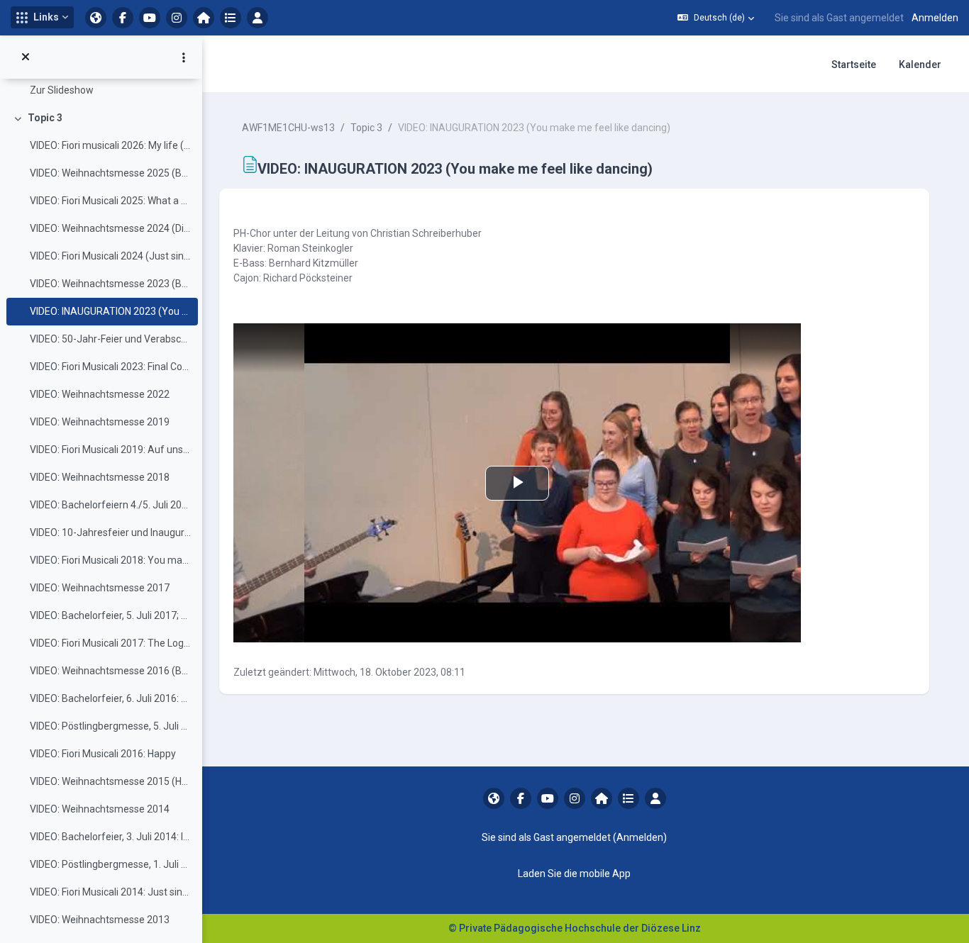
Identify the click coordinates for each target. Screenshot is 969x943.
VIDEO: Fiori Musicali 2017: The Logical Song (110, 643)
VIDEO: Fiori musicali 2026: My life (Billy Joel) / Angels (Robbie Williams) (110, 145)
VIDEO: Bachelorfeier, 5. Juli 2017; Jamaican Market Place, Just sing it (110, 615)
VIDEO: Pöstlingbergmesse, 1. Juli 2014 (110, 864)
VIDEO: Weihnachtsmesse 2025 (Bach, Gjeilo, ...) (110, 173)
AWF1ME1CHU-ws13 (288, 127)
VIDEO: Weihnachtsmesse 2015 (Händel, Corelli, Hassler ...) (110, 781)
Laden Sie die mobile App (574, 873)
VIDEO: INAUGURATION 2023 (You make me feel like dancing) (110, 311)
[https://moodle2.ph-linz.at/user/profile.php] (257, 17)
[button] (42, 17)
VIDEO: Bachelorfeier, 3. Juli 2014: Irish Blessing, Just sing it (110, 836)
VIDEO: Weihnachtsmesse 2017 (100, 587)
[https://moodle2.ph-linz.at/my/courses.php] (230, 17)
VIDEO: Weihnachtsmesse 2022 (100, 394)
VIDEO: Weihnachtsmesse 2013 (100, 919)
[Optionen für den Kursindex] (183, 57)
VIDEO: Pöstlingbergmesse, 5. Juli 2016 (110, 726)
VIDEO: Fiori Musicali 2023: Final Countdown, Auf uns (110, 366)
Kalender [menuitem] (920, 64)
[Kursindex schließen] (26, 57)
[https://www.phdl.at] (95, 17)
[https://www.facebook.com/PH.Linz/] (122, 17)
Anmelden (935, 17)
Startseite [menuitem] (853, 64)
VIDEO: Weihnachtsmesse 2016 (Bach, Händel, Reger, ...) (110, 670)
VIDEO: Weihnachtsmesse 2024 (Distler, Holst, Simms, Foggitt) (110, 228)
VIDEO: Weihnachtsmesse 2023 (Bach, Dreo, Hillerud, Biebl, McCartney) (110, 283)
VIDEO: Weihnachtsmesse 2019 (100, 422)
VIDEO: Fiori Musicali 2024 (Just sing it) (110, 256)
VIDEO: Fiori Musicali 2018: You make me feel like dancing (110, 560)
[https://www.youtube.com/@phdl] (149, 17)
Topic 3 (45, 117)
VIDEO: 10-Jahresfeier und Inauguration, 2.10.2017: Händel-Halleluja (110, 532)
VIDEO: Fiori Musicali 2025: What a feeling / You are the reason (110, 200)
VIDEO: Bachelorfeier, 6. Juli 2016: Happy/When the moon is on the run (110, 698)
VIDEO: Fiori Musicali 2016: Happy (103, 753)
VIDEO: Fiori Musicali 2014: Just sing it (110, 892)
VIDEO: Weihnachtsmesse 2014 (100, 809)
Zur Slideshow (62, 90)
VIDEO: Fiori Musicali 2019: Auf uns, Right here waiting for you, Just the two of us (110, 449)
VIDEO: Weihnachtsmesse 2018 (100, 477)
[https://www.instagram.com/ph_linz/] (176, 17)
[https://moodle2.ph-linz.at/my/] (203, 17)
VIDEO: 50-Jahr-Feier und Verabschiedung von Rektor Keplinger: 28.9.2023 (110, 339)
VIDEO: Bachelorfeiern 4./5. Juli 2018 (110, 504)
